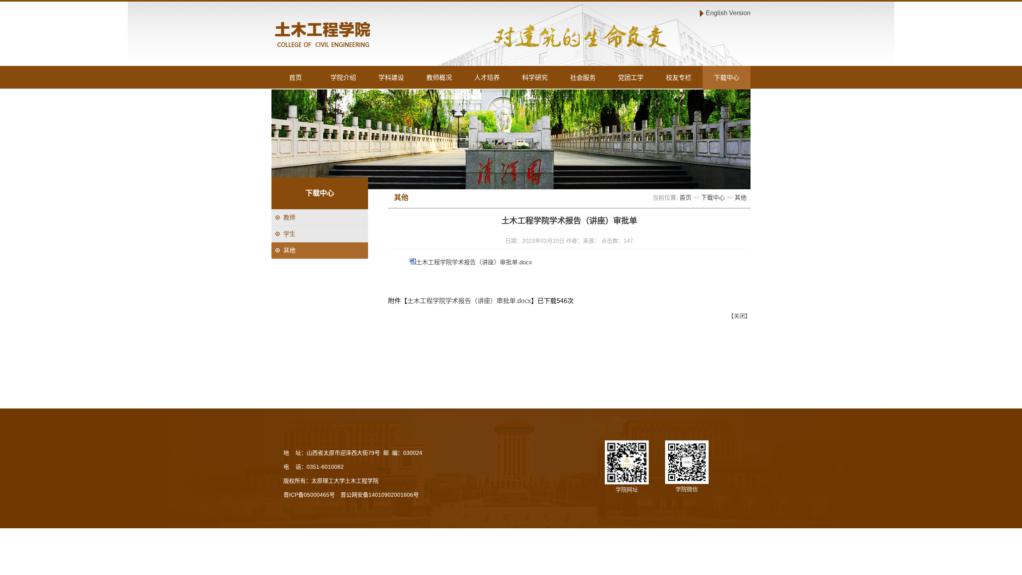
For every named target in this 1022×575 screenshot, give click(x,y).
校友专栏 (678, 77)
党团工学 (631, 77)
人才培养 (487, 77)
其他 (741, 197)
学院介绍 (343, 77)
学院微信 (686, 489)
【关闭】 (739, 316)
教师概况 (439, 77)
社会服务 (583, 77)
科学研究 (535, 77)
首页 (295, 77)
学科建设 (391, 77)
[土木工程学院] (389, 36)
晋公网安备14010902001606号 (380, 495)
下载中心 (726, 77)
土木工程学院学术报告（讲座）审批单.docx (474, 262)
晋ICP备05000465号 (309, 495)
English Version (728, 13)
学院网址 (627, 489)
